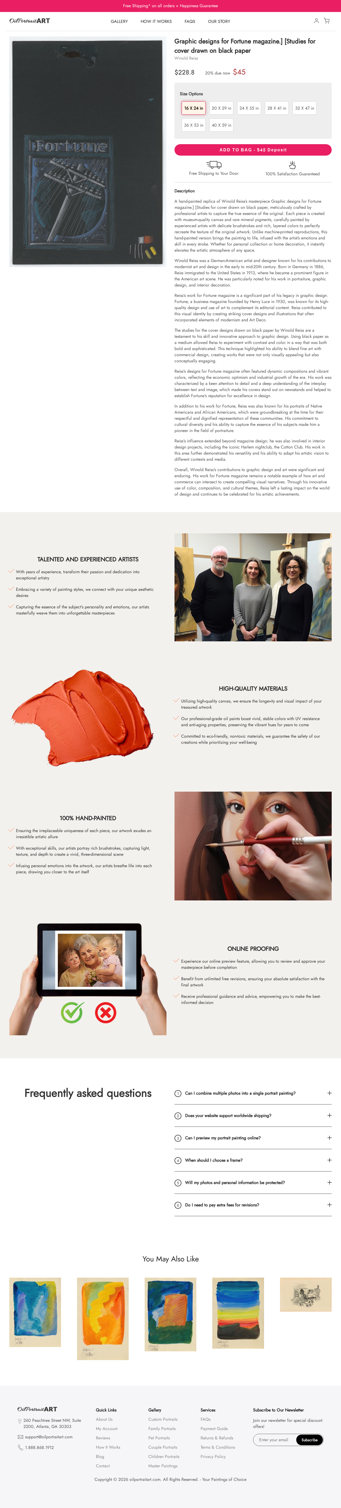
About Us (104, 1419)
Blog (100, 1456)
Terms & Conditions (218, 1447)
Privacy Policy (213, 1456)
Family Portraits (162, 1429)
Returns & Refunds (217, 1438)
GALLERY (119, 21)
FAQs (205, 1419)
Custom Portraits (162, 1419)
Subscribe (310, 1440)
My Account (106, 1429)
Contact (103, 1466)
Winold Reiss (186, 58)
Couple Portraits (162, 1447)
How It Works (108, 1447)
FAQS (190, 21)
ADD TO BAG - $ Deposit (253, 150)
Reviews (103, 1438)
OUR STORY (219, 21)
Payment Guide (214, 1429)
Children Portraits (163, 1456)
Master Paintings (162, 1466)
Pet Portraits (159, 1438)
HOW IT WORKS (156, 21)
